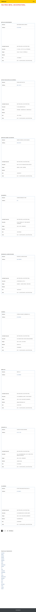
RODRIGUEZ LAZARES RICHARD (7, 254)
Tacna (2, 585)
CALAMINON (3, 486)
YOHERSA (3, 311)
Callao (2, 561)
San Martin (2, 584)
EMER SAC (3, 369)
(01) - (18, 200)
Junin (2, 569)
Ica (1, 567)
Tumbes (2, 587)
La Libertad (3, 570)
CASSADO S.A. (4, 427)
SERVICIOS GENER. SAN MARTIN (7, 137)
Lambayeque (3, 572)
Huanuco (2, 566)
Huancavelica (3, 564)
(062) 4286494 (19, 259)
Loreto (2, 575)
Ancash (2, 554)
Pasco (2, 579)
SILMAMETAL (3, 195)
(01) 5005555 (19, 317)
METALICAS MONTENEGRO (6, 22)
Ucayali (2, 588)
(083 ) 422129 (19, 85)
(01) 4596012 (19, 491)
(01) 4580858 (19, 374)
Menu (34, 1)
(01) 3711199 (19, 432)
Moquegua (2, 578)
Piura (2, 581)
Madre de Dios (3, 576)
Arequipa (2, 557)
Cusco (2, 563)
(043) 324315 (19, 142)
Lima (2, 573)
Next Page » (11, 531)
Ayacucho (2, 558)
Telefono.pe (3, 1)
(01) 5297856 (19, 27)
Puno (2, 582)
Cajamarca (2, 560)
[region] (18, 14)
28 (8, 531)
